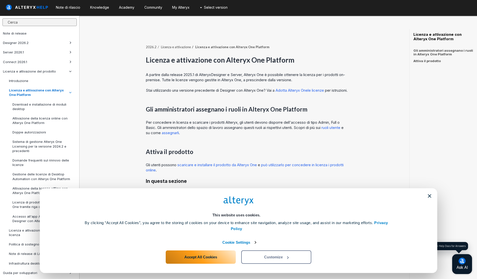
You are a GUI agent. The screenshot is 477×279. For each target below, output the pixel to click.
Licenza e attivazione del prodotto (29, 71)
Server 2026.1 (13, 52)
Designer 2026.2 (16, 43)
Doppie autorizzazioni (29, 132)
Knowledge (99, 7)
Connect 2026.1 (15, 62)
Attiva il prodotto (427, 61)
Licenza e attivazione (176, 47)
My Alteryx (181, 7)
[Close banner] (429, 196)
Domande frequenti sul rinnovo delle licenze (40, 162)
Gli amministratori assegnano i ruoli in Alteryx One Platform (443, 52)
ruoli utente (330, 127)
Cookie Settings (236, 242)
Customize (273, 257)
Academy (126, 7)
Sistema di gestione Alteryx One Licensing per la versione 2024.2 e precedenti (39, 146)
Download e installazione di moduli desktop (39, 106)
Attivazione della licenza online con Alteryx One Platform (40, 120)
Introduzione (18, 81)
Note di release (15, 33)
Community (153, 7)
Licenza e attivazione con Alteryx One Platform (36, 92)
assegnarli (170, 132)
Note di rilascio (68, 7)
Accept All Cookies (200, 257)
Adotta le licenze (300, 90)
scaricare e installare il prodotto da (217, 164)
